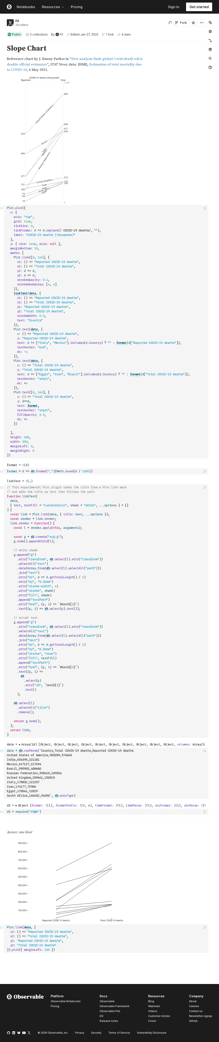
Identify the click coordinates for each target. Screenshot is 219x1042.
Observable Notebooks (66, 1001)
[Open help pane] (210, 67)
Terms (119, 1032)
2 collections (39, 34)
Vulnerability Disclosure (151, 1032)
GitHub (193, 1021)
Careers (194, 1006)
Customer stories (159, 1016)
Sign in (173, 7)
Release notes (109, 1021)
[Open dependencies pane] (210, 49)
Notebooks (26, 7)
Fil (17, 21)
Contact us (196, 1011)
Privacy (79, 1032)
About (193, 1001)
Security (96, 1032)
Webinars (154, 1006)
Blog (151, 1001)
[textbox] (106, 331)
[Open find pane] (210, 58)
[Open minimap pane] (210, 40)
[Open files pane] (210, 22)
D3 (101, 1016)
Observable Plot (110, 1011)
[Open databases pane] (210, 31)
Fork (183, 22)
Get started (199, 7)
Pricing (77, 7)
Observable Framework (114, 1006)
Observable (107, 1001)
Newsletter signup (200, 1016)
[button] (2, 42)
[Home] (25, 1009)
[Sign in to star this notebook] (193, 22)
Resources (51, 7)
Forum (152, 1021)
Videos (152, 1011)
